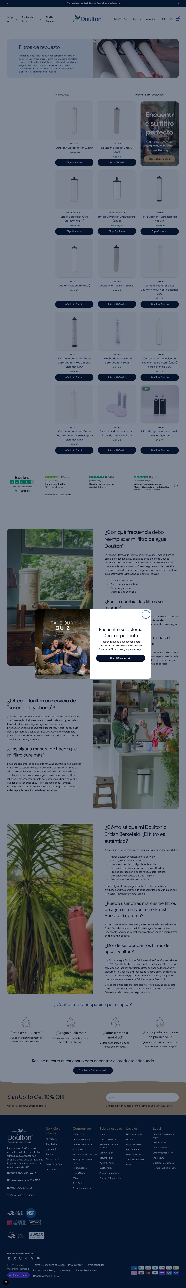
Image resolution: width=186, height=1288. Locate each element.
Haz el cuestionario (120, 658)
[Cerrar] (145, 614)
